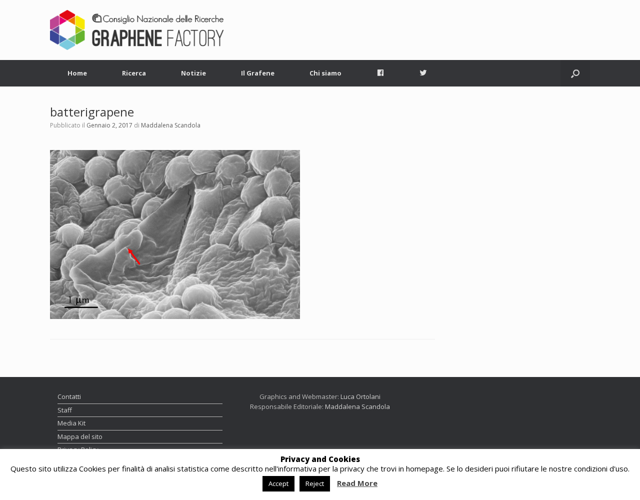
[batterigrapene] (175, 233)
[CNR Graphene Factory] (137, 30)
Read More (357, 483)
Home (77, 73)
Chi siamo (326, 73)
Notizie (193, 73)
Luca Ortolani (360, 396)
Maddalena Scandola (170, 125)
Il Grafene (257, 73)
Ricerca (134, 73)
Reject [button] (315, 483)
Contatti (69, 396)
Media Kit (72, 423)
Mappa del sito (80, 436)
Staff (65, 410)
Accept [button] (278, 483)
